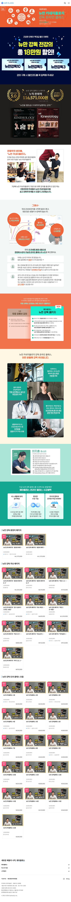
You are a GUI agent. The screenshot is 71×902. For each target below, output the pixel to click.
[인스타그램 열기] (64, 879)
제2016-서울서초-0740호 (16, 890)
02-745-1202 (22, 886)
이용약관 (3, 879)
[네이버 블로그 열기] (68, 879)
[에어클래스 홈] (7, 3)
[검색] (65, 3)
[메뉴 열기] (68, 3)
